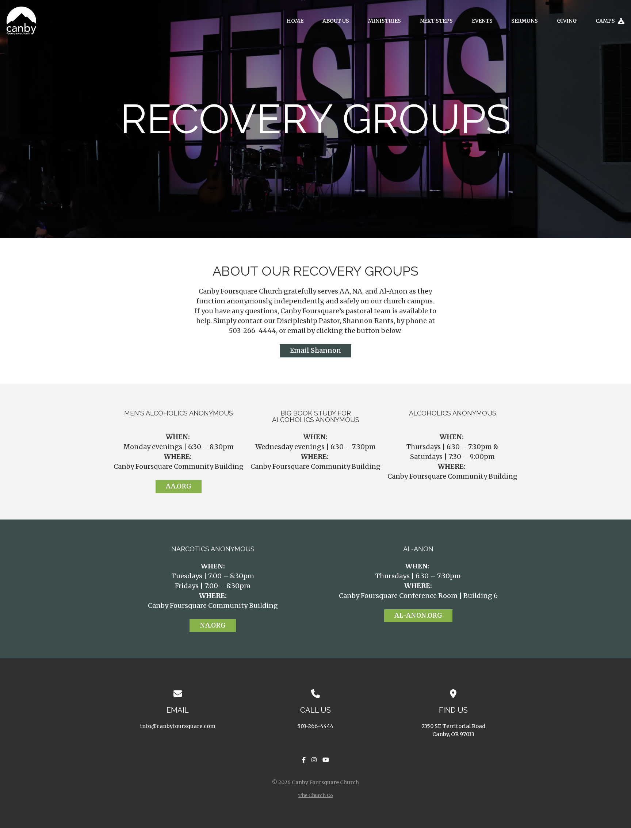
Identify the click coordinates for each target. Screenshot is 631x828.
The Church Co (315, 795)
